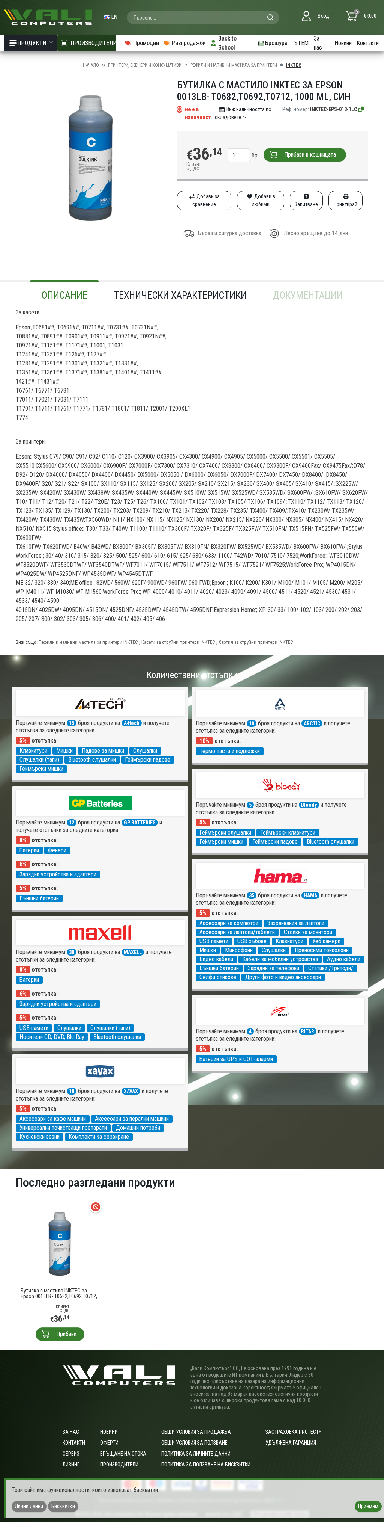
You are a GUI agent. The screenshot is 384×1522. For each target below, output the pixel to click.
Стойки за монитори (308, 932)
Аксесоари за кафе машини (53, 1118)
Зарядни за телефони (273, 968)
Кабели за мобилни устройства (280, 959)
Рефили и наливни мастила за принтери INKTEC (88, 642)
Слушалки (145, 750)
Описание (64, 295)
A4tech (132, 723)
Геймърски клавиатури (287, 832)
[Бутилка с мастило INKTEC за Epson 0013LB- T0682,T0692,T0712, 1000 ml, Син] (60, 1242)
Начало (91, 65)
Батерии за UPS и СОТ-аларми (236, 1059)
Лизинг (71, 1465)
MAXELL (133, 952)
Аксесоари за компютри (229, 923)
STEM (301, 43)
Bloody (309, 805)
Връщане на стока (123, 1454)
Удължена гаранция (291, 1443)
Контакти (368, 43)
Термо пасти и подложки (230, 751)
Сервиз (71, 1454)
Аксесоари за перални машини (132, 1118)
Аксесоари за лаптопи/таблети (237, 932)
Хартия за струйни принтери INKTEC (256, 642)
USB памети (214, 941)
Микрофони (239, 950)
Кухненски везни (40, 1136)
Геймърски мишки (41, 768)
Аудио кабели (343, 959)
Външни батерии (39, 898)
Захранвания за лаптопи (295, 923)
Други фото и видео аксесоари (283, 977)
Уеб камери (326, 941)
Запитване (306, 204)
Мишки (64, 750)
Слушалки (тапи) (39, 759)
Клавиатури (33, 750)
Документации (308, 295)
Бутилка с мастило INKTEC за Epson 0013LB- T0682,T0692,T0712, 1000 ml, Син (59, 1293)
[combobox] (203, 17)
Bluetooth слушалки (92, 759)
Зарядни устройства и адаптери (58, 874)
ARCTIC (312, 723)
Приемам (368, 1506)
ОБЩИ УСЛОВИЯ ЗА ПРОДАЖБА (196, 1432)
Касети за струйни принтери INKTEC (178, 642)
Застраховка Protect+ (293, 1432)
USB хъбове (252, 941)
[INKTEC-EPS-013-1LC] (361, 109)
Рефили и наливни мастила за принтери (233, 65)
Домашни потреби (138, 1127)
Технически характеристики (180, 295)
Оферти (109, 1443)
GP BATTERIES (140, 823)
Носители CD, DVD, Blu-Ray (52, 1036)
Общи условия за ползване (194, 1443)
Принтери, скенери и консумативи (145, 65)
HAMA (310, 895)
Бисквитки (63, 1506)
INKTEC (294, 65)
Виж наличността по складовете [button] (243, 113)
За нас (318, 43)
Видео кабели (216, 959)
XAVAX (131, 1091)
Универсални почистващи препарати (63, 1127)
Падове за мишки (103, 750)
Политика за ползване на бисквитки (205, 1465)
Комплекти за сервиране (99, 1136)
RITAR (307, 1031)
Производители (119, 1465)
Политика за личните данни (196, 1454)
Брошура (276, 43)
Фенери (57, 850)
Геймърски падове (147, 759)
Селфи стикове (218, 977)
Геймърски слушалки (225, 832)
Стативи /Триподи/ (330, 968)
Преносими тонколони (322, 950)
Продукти (31, 43)
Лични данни (29, 1506)
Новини (343, 43)
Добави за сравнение (206, 200)
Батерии (29, 850)
